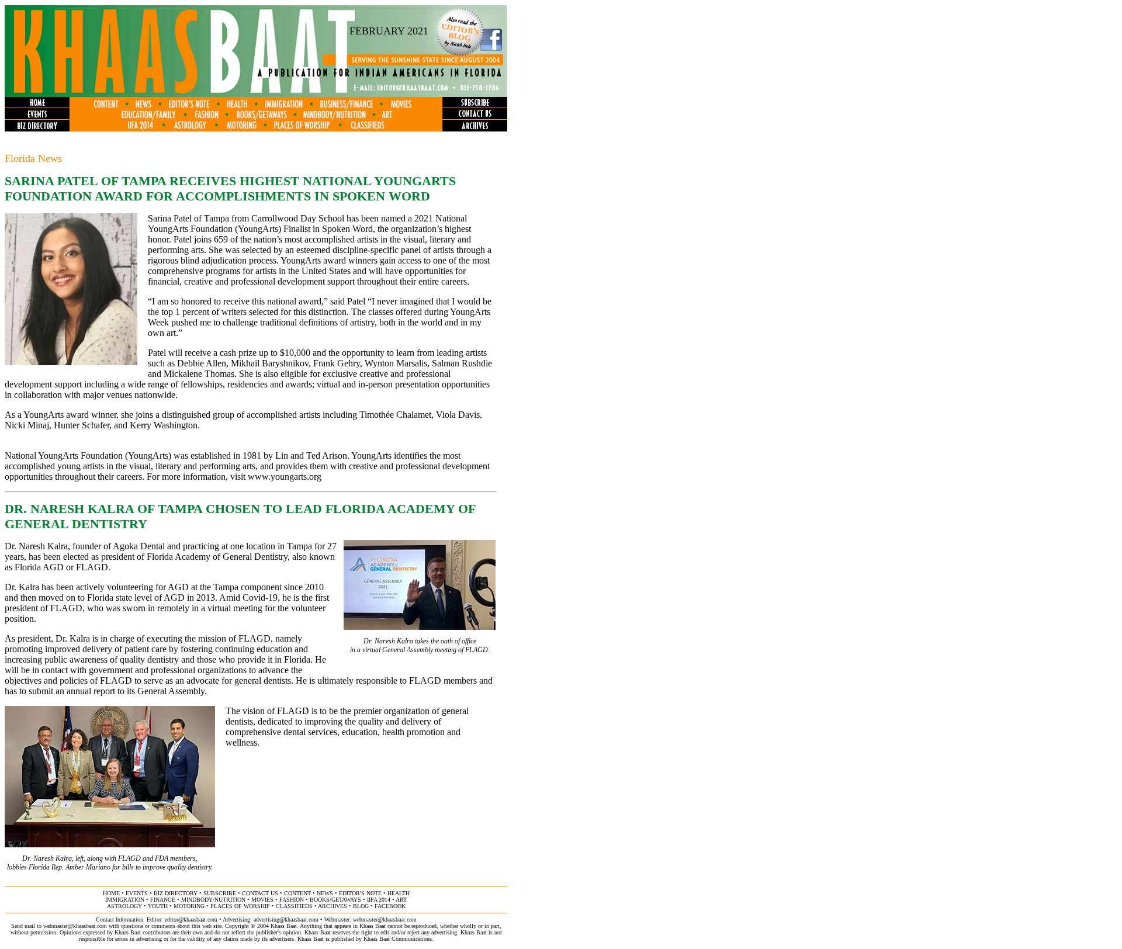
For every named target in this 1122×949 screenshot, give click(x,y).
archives (332, 906)
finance (162, 899)
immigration (124, 899)
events (137, 893)
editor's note (360, 893)
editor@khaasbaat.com (191, 919)
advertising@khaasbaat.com (286, 919)
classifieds (294, 906)
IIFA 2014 (378, 899)
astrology (124, 906)
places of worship (240, 906)
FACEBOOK (390, 906)
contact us (260, 893)
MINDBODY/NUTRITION (213, 899)
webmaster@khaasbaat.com (385, 919)
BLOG (361, 906)
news (325, 893)
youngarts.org (296, 477)
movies (262, 899)
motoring (189, 906)
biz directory (176, 893)
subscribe (219, 893)
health (398, 893)
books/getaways (335, 899)
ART (401, 899)
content (297, 893)
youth (158, 906)
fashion (291, 899)
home (111, 893)
